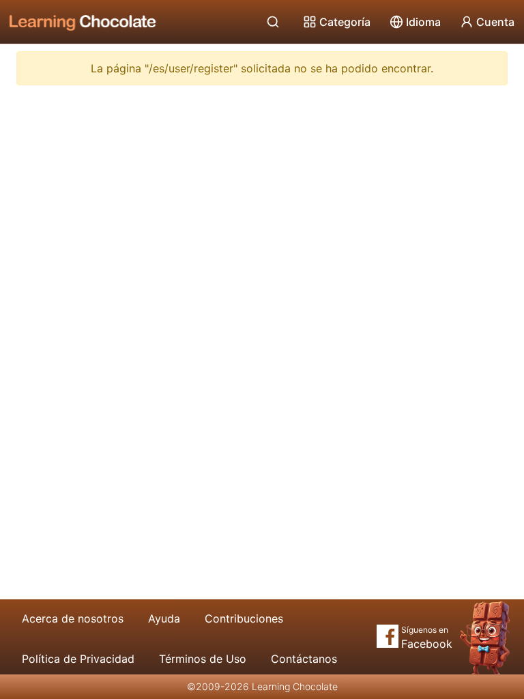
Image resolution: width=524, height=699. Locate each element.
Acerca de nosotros (72, 618)
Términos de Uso (202, 659)
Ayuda (164, 618)
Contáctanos (304, 659)
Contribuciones (244, 618)
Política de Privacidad (78, 659)
